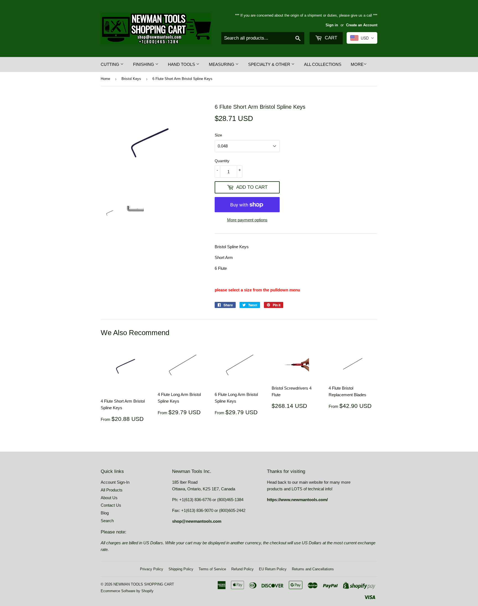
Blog (105, 513)
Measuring (222, 64)
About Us (109, 497)
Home (105, 79)
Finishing (144, 64)
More (357, 64)
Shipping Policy (180, 569)
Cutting (110, 64)
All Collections (322, 64)
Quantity (222, 161)
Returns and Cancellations (313, 569)
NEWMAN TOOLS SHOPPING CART (143, 584)
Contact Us (111, 505)
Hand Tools (182, 64)
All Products (112, 490)
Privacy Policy (151, 569)
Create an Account (361, 25)
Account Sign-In (115, 482)
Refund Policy (242, 569)
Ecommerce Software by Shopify (127, 591)
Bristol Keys (131, 79)
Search (107, 520)
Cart (330, 37)
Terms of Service (212, 569)
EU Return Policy (273, 569)
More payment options (247, 219)
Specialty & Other (269, 64)
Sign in (332, 25)
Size (218, 135)
